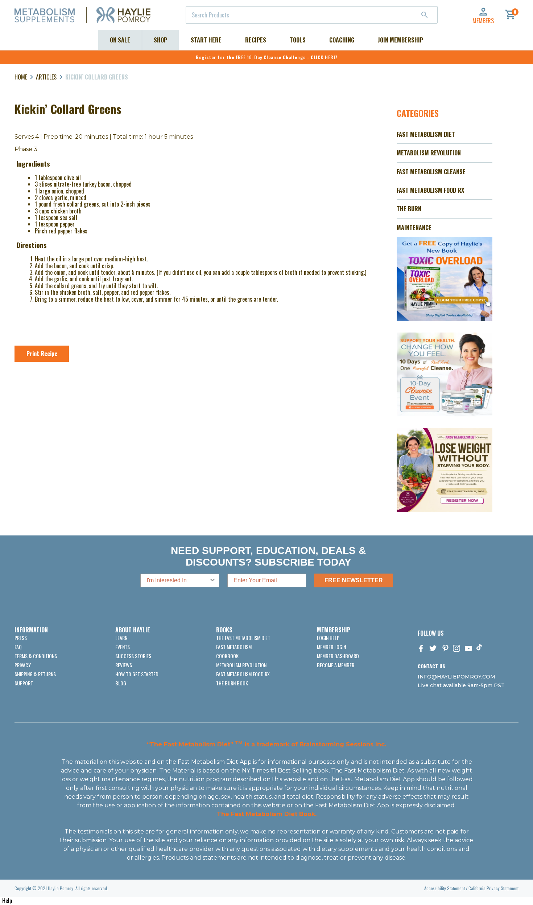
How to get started (136, 674)
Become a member (335, 665)
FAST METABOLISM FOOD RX (430, 190)
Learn (121, 637)
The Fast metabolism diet (243, 637)
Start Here (206, 40)
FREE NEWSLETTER (354, 580)
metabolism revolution (241, 665)
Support (24, 683)
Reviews (123, 665)
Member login (331, 647)
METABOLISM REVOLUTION (429, 152)
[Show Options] (212, 580)
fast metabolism (234, 647)
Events (122, 647)
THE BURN (409, 208)
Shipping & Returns (35, 674)
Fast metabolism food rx (243, 674)
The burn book (232, 683)
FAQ (18, 647)
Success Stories (133, 656)
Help (7, 900)
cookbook (227, 656)
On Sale (120, 40)
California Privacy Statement (493, 888)
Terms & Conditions (36, 656)
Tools (298, 40)
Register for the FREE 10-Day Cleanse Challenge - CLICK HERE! (267, 57)
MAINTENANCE (414, 227)
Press (21, 637)
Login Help (328, 637)
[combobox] (312, 15)
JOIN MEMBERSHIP (400, 40)
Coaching (341, 40)
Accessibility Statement (444, 888)
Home (21, 77)
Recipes (255, 40)
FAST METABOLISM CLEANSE (431, 171)
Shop (160, 40)
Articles (46, 77)
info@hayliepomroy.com (456, 676)
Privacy (23, 665)
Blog (120, 683)
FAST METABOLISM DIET (426, 134)
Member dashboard (338, 656)
